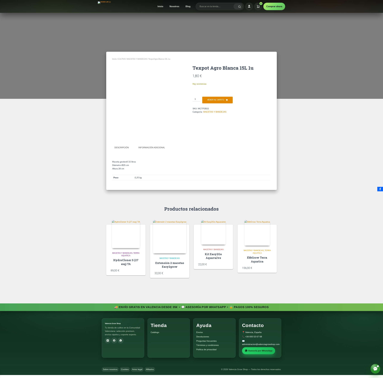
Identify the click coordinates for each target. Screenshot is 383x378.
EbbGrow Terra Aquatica (257, 259)
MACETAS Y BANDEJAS (137, 59)
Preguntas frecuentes (206, 341)
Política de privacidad (206, 349)
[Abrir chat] (375, 369)
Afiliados (150, 369)
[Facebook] (114, 340)
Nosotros (174, 6)
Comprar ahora (274, 6)
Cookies (125, 369)
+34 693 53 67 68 (253, 336)
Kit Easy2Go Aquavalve (213, 256)
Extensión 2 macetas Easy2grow (169, 264)
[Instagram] (108, 340)
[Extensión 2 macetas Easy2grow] (169, 236)
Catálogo (155, 332)
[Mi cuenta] (249, 6)
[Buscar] (238, 6)
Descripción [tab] (121, 147)
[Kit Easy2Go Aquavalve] (213, 232)
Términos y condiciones (207, 345)
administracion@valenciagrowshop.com (261, 344)
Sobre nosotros (110, 369)
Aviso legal (137, 369)
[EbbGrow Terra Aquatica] (257, 233)
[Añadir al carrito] (140, 270)
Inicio (160, 6)
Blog (188, 6)
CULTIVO (122, 59)
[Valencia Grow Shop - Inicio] (105, 6)
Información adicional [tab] (151, 147)
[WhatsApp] (120, 340)
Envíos (199, 332)
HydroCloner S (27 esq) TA (125, 262)
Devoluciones (202, 336)
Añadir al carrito (215, 100)
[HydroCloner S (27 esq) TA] (126, 234)
